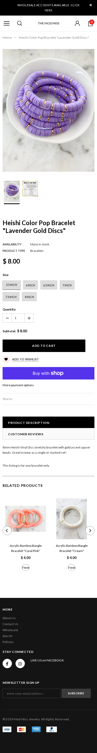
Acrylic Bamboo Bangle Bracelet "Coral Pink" (26, 548)
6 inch (30, 285)
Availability (12, 244)
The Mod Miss (48, 23)
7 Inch (25, 567)
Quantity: (9, 309)
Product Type (14, 250)
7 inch (67, 285)
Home (7, 37)
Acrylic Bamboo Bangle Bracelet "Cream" (72, 548)
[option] (48, 110)
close (90, 5)
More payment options (18, 385)
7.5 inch (11, 297)
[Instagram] (20, 663)
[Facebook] (7, 663)
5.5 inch (11, 284)
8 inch (29, 297)
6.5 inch (48, 285)
